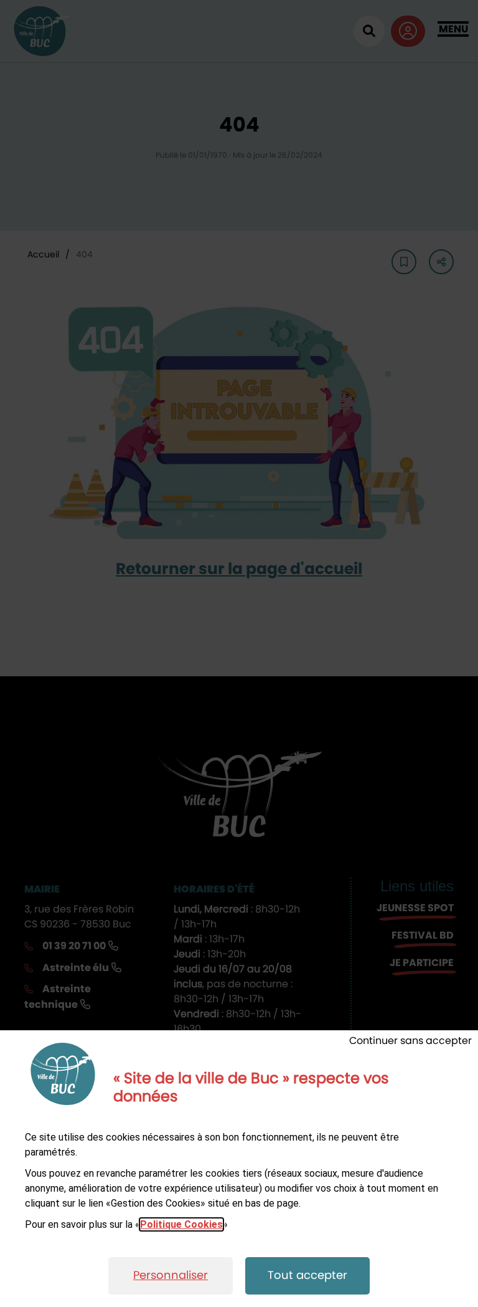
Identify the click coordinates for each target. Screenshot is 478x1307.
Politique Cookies (181, 1224)
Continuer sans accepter (410, 1041)
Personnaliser (170, 1275)
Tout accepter (307, 1275)
